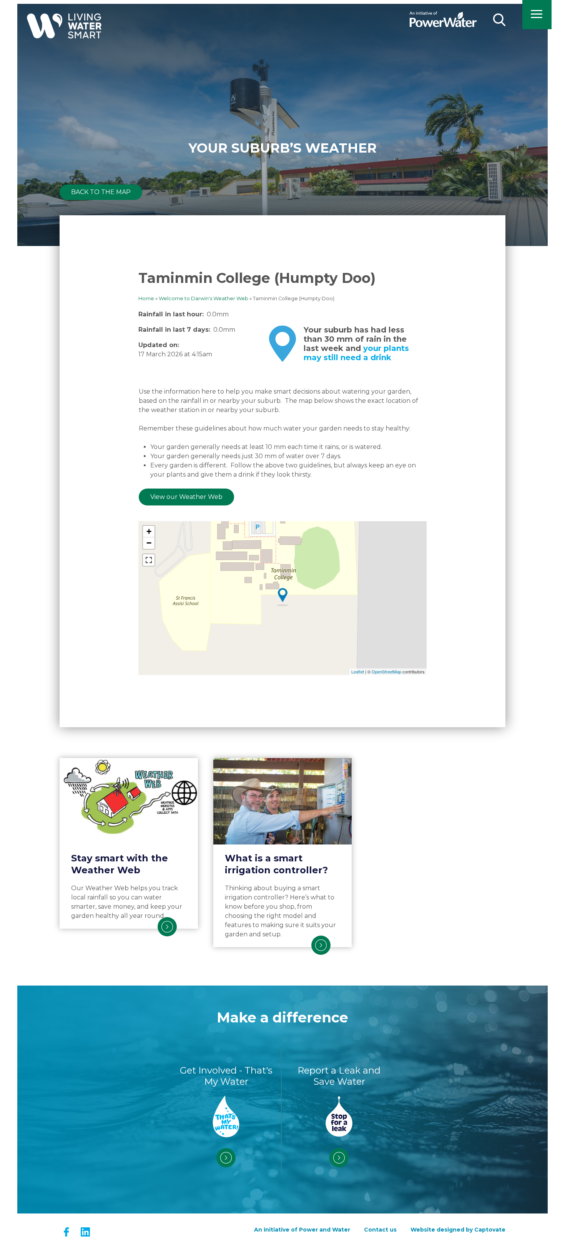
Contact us (380, 1229)
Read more (167, 926)
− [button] (148, 543)
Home (146, 298)
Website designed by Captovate (457, 1229)
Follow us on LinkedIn (85, 1231)
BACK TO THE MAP (101, 192)
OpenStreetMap (386, 671)
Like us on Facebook (66, 1231)
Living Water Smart (64, 33)
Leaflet (357, 671)
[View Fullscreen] (149, 560)
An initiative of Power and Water (302, 1229)
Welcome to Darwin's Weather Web (203, 298)
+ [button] (148, 531)
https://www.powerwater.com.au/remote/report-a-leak (339, 1157)
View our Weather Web (186, 496)
